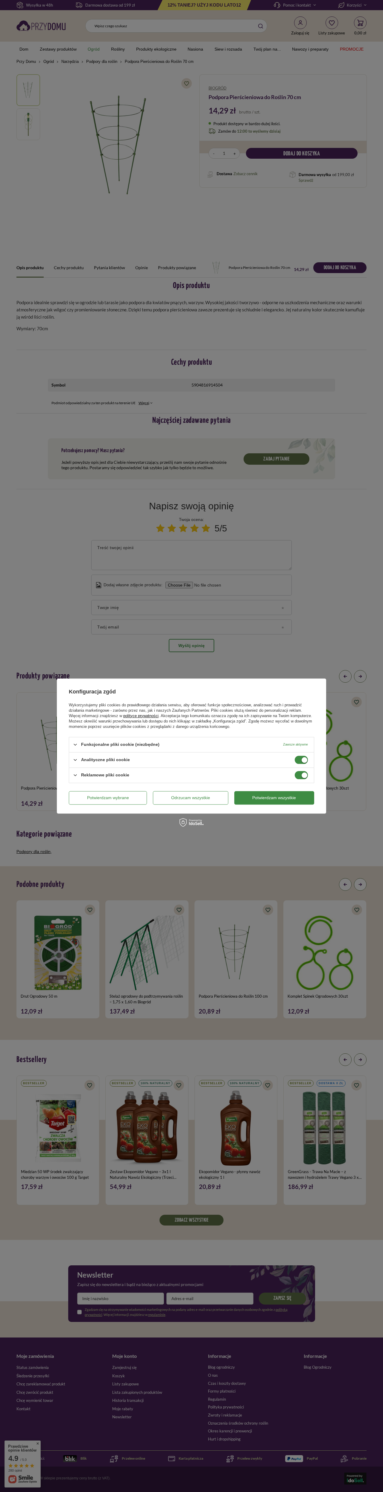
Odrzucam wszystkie (190, 797)
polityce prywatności (141, 716)
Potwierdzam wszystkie (274, 797)
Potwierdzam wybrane (108, 797)
